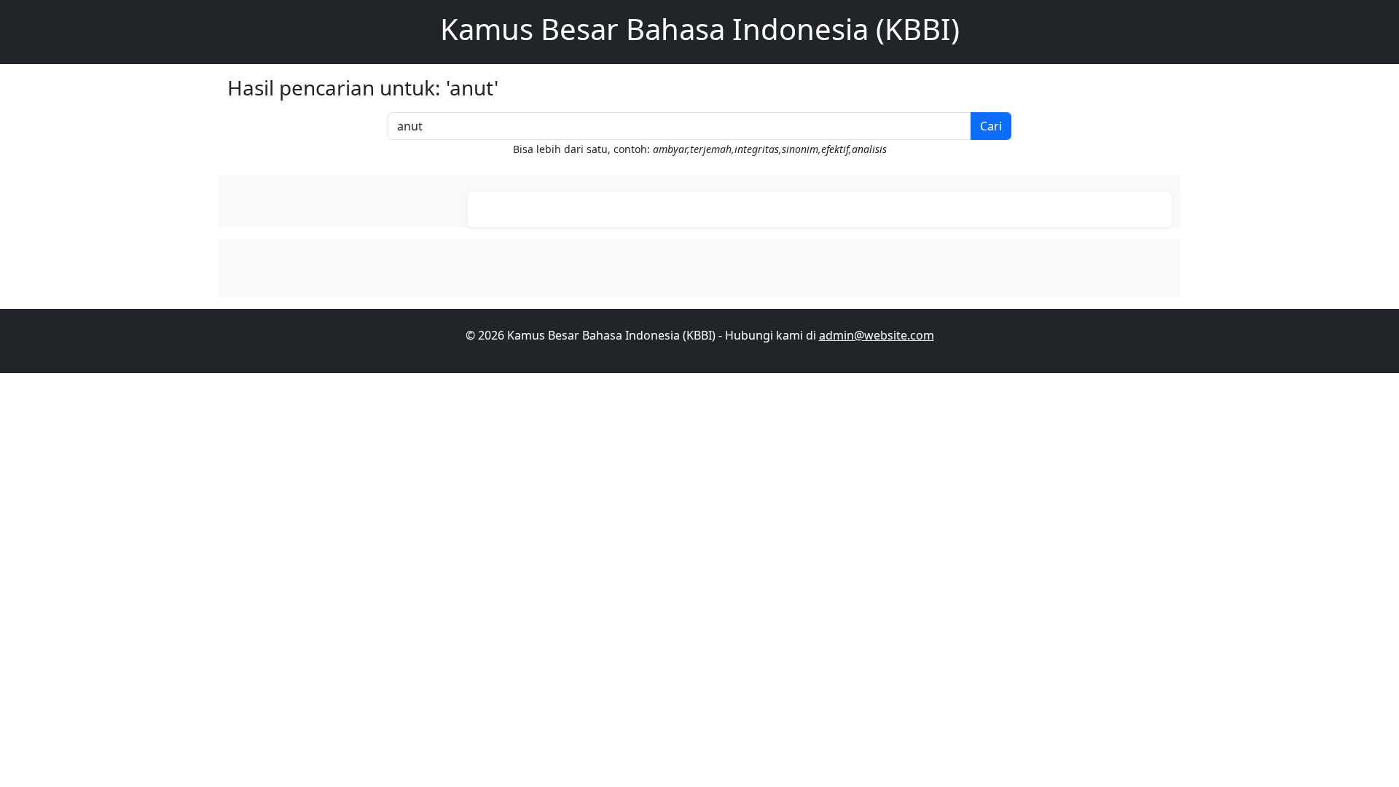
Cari (991, 126)
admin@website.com (876, 335)
